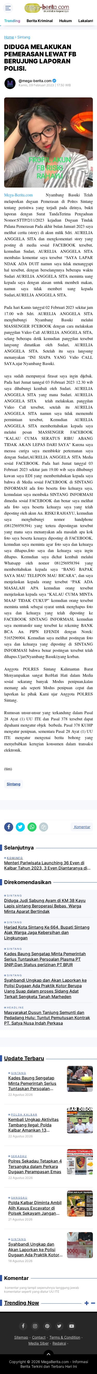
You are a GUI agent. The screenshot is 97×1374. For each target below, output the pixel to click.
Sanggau (19, 1197)
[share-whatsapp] (31, 827)
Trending (12, 20)
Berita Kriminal (40, 20)
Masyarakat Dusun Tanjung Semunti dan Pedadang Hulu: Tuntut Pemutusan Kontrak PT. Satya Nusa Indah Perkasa (47, 1018)
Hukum (65, 20)
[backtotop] (48, 1355)
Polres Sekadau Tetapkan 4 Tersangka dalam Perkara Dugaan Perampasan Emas (35, 1166)
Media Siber (38, 1343)
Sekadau (19, 1156)
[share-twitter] (20, 827)
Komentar (81, 827)
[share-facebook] (8, 827)
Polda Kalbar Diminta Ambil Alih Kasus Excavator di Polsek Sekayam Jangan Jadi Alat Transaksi (35, 1208)
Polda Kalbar (24, 1114)
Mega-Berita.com (18, 194)
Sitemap (21, 1337)
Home (9, 37)
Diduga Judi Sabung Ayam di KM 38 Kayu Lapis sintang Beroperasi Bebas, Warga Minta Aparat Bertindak (45, 906)
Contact (39, 1337)
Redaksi (59, 1343)
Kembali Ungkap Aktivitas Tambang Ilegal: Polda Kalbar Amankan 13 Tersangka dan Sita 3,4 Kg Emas (34, 1125)
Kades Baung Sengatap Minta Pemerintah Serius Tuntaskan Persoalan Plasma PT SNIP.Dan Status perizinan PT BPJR (45, 959)
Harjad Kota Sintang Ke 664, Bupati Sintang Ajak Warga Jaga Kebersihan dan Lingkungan (46, 933)
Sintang (13, 784)
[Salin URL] (43, 827)
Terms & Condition (64, 1337)
